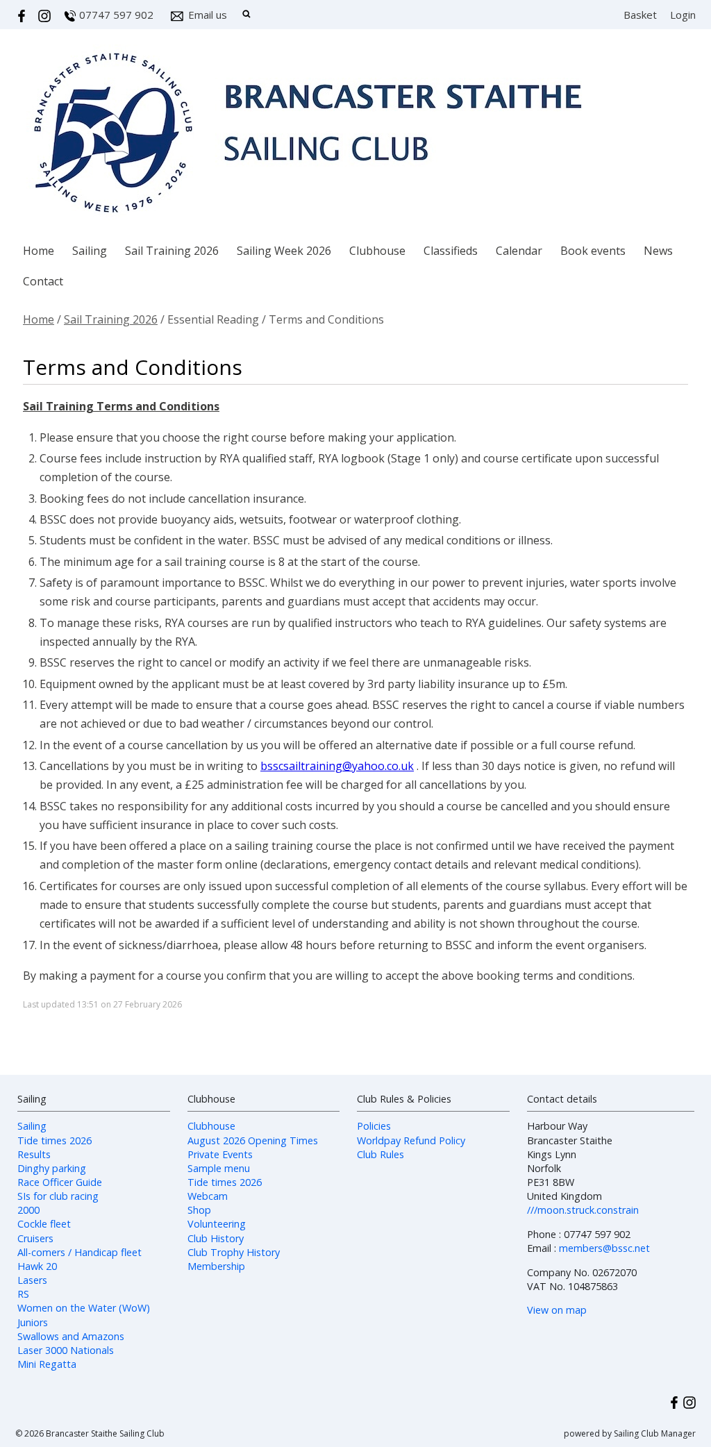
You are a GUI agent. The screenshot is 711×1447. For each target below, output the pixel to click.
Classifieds (451, 250)
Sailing (89, 250)
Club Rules (380, 1154)
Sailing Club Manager (655, 1433)
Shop (199, 1209)
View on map (557, 1309)
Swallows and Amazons (70, 1336)
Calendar (519, 250)
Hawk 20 (37, 1266)
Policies (374, 1125)
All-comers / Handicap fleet (79, 1252)
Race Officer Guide (59, 1182)
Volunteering (216, 1223)
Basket (640, 15)
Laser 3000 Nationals (65, 1350)
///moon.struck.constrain (583, 1209)
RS (23, 1293)
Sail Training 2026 (172, 250)
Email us (207, 15)
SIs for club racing (58, 1196)
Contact (43, 281)
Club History (215, 1238)
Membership (216, 1266)
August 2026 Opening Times (252, 1140)
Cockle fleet (44, 1223)
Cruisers (35, 1238)
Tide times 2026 (54, 1140)
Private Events (220, 1154)
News (658, 250)
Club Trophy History (233, 1252)
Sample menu (218, 1168)
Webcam (207, 1196)
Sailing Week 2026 (284, 250)
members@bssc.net (604, 1248)
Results (34, 1154)
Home (38, 250)
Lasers (32, 1280)
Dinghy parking (51, 1168)
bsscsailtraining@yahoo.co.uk (337, 765)
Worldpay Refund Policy (411, 1140)
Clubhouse (377, 250)
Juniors (32, 1322)
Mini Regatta (46, 1364)
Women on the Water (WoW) (83, 1307)
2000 (28, 1209)
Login (683, 15)
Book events (593, 250)
